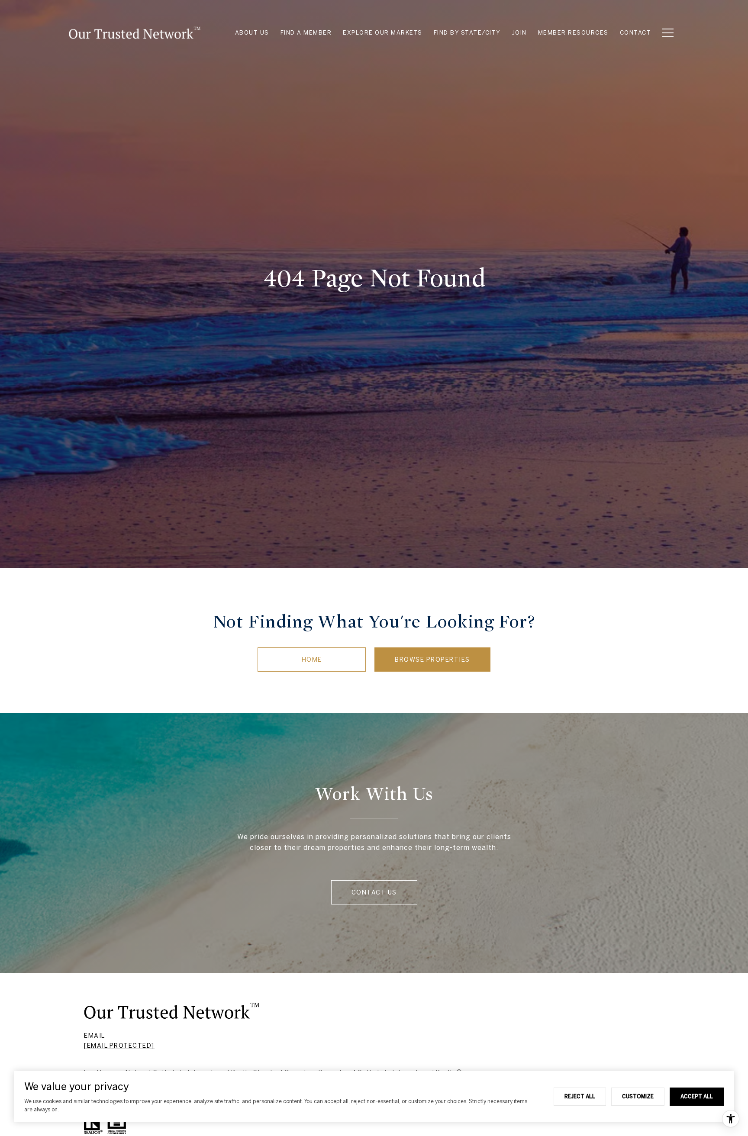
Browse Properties (432, 659)
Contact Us (374, 892)
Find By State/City (467, 32)
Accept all (696, 1096)
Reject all (579, 1096)
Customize (638, 1096)
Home (312, 659)
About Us (252, 32)
